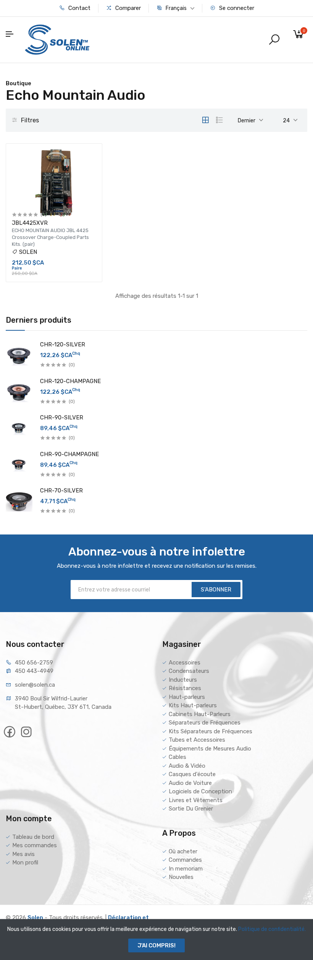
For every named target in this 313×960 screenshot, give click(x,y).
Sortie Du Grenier (191, 808)
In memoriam (186, 868)
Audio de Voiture (190, 783)
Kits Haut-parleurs (193, 705)
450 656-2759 (34, 662)
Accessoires (184, 662)
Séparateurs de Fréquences (204, 722)
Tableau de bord (33, 836)
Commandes (185, 859)
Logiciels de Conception (200, 791)
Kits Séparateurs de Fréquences (210, 731)
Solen (35, 917)
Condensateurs (189, 671)
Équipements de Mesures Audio (210, 748)
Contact (78, 8)
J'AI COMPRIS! (156, 945)
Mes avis (23, 854)
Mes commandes (34, 845)
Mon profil (25, 862)
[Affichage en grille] (205, 120)
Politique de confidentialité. (272, 929)
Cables (177, 757)
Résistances (185, 688)
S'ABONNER (216, 589)
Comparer (127, 8)
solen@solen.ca (35, 684)
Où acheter (183, 851)
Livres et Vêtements (196, 800)
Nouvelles (181, 877)
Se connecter (236, 8)
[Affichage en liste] (219, 120)
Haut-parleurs (187, 697)
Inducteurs (183, 679)
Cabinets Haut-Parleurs (200, 714)
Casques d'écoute (192, 774)
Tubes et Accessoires (197, 739)
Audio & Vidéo (187, 765)
